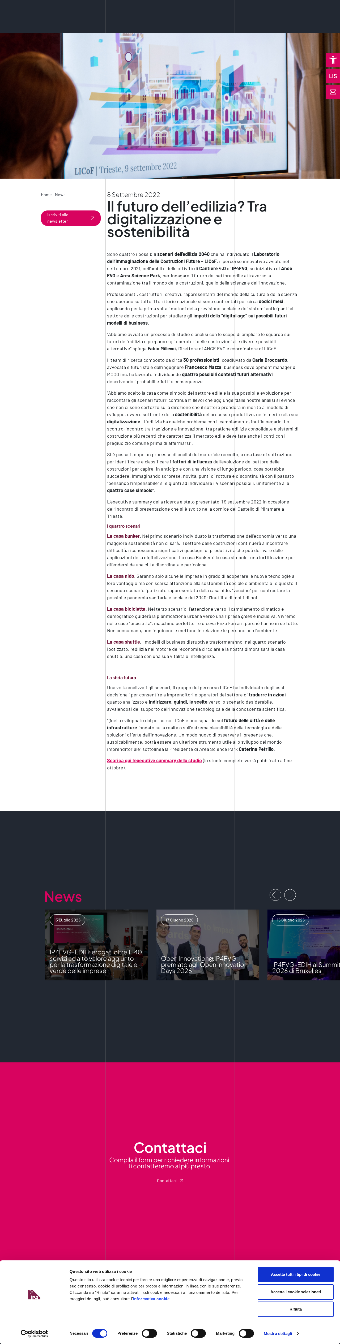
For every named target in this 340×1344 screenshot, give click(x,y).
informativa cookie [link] (151, 1298)
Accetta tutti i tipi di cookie (295, 1274)
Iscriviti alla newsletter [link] (57, 217)
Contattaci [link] (167, 1180)
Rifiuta (296, 1309)
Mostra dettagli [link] (278, 1333)
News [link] (60, 194)
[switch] (149, 1333)
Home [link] (46, 194)
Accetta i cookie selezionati (295, 1292)
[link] (333, 60)
